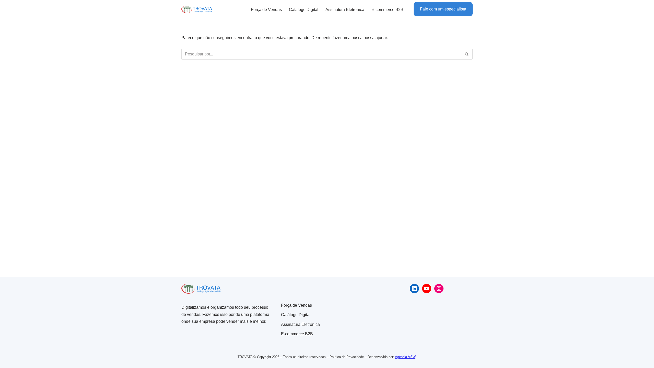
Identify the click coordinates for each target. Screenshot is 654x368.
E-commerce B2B (387, 9)
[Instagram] (438, 288)
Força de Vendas (266, 9)
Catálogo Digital (303, 9)
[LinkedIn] (414, 288)
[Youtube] (426, 288)
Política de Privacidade (347, 357)
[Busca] (467, 54)
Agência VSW (405, 357)
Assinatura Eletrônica (344, 9)
